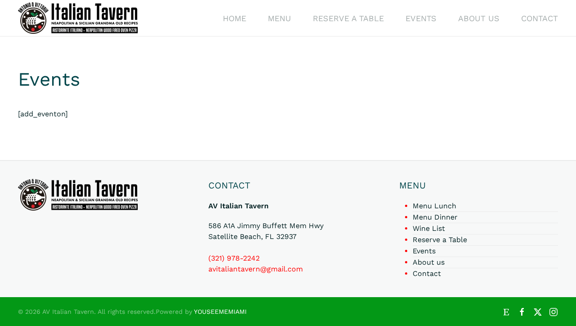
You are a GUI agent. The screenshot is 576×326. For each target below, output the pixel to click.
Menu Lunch (434, 206)
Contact (539, 18)
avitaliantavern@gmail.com (255, 269)
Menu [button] (279, 18)
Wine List (429, 228)
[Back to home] (78, 18)
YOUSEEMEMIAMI (220, 311)
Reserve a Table (348, 18)
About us (479, 18)
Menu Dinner (435, 217)
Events (420, 18)
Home (234, 18)
